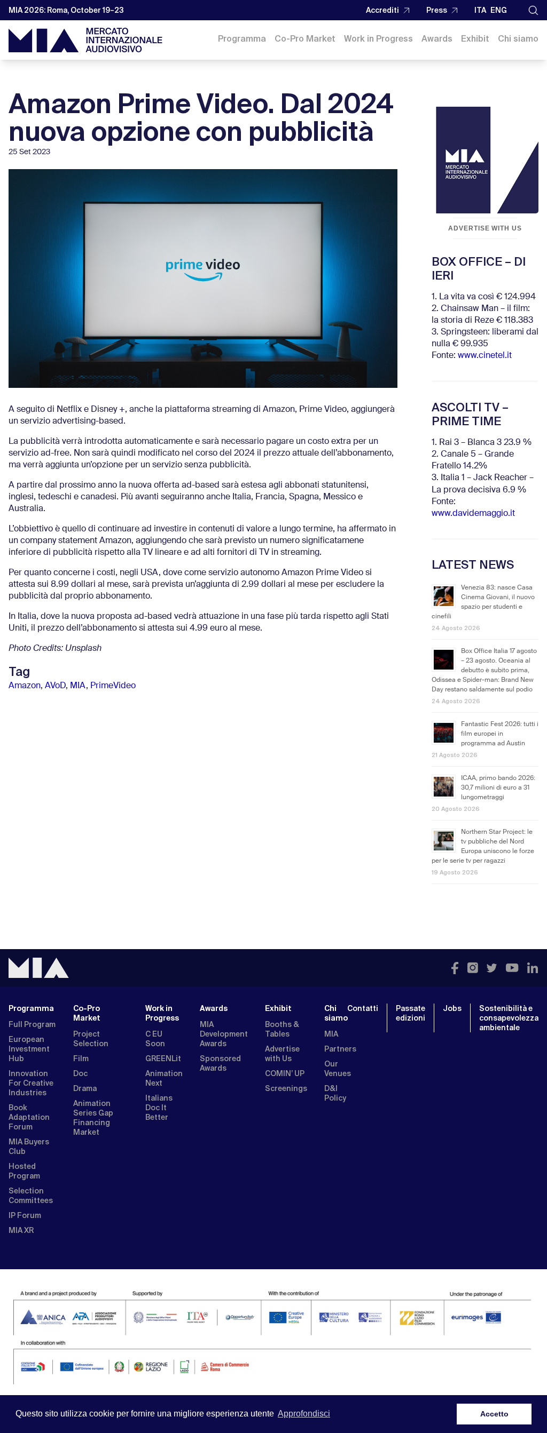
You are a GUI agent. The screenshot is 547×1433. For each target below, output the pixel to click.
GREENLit (163, 1058)
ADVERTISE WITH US (485, 228)
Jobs (452, 1008)
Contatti (362, 1008)
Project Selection (90, 1038)
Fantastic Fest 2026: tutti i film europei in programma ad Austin (499, 734)
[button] (533, 10)
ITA (480, 10)
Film (81, 1058)
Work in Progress (378, 38)
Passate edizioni (410, 1013)
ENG (498, 10)
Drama (85, 1088)
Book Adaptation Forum (29, 1117)
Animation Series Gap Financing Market (93, 1117)
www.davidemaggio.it (473, 513)
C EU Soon (155, 1038)
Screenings (286, 1088)
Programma (242, 38)
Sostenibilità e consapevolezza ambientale (508, 1018)
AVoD (55, 686)
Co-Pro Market (305, 38)
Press (436, 10)
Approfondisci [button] (304, 1413)
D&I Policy (335, 1093)
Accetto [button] (494, 1414)
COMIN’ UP (284, 1073)
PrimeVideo (113, 686)
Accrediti (382, 10)
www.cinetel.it (485, 356)
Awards (436, 38)
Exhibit (475, 38)
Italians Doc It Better (159, 1107)
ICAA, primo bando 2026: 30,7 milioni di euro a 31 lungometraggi (498, 788)
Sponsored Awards (220, 1063)
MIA (78, 686)
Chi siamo (518, 38)
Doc (80, 1073)
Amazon (25, 686)
